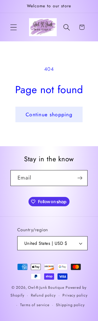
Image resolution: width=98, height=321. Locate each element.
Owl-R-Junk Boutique (46, 287)
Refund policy (43, 295)
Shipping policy (70, 304)
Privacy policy (75, 295)
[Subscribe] (79, 178)
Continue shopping (49, 114)
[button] (13, 27)
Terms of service (34, 304)
